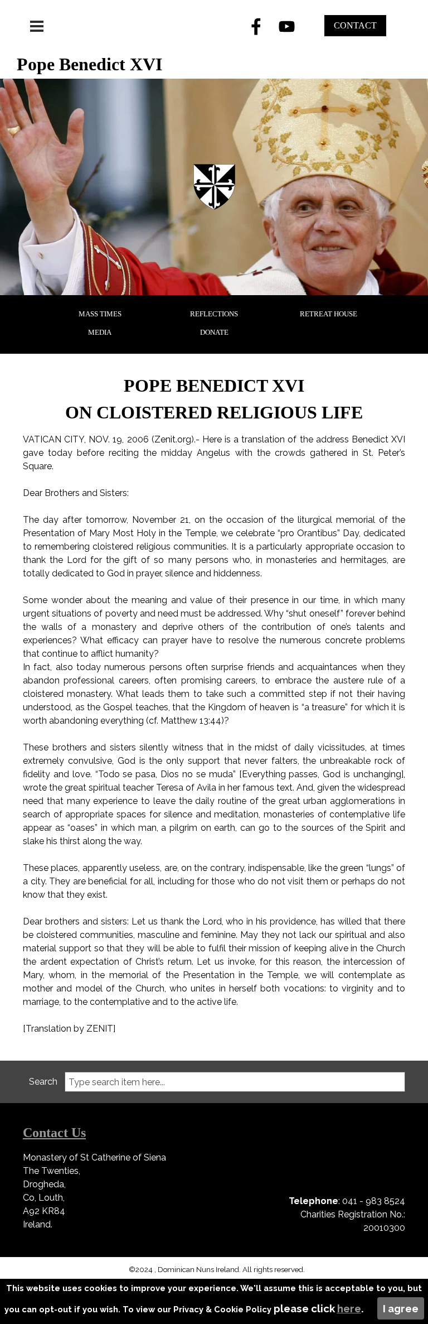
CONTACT (355, 25)
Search (43, 1081)
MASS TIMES (100, 314)
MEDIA (99, 332)
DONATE (214, 332)
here (349, 1308)
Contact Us (54, 1132)
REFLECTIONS (214, 314)
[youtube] (287, 26)
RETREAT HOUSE (328, 314)
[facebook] (256, 26)
